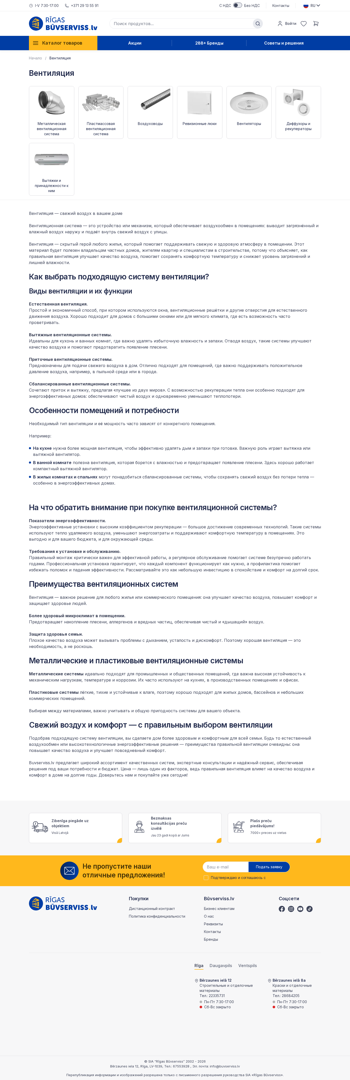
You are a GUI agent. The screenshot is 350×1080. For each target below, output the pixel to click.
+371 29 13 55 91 (84, 5)
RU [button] (313, 5)
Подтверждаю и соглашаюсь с (238, 878)
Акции (134, 43)
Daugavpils (221, 965)
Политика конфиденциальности (157, 916)
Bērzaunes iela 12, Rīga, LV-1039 (136, 1066)
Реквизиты (213, 924)
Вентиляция (60, 58)
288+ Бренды (209, 43)
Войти (290, 23)
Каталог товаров (62, 43)
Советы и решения (284, 43)
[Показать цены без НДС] (237, 5)
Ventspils (247, 965)
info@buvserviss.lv (225, 1066)
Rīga (198, 965)
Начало (35, 58)
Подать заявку (269, 867)
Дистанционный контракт (152, 908)
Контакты (280, 5)
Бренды (211, 939)
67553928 (181, 1066)
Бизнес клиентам (219, 908)
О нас (209, 916)
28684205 (291, 995)
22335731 (217, 995)
